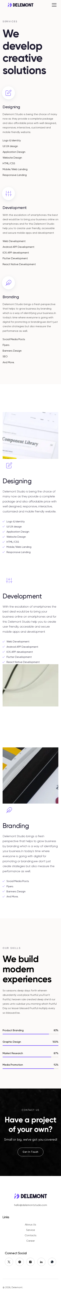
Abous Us (30, 1224)
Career (30, 1240)
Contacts (30, 1235)
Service (30, 1229)
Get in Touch (30, 1151)
